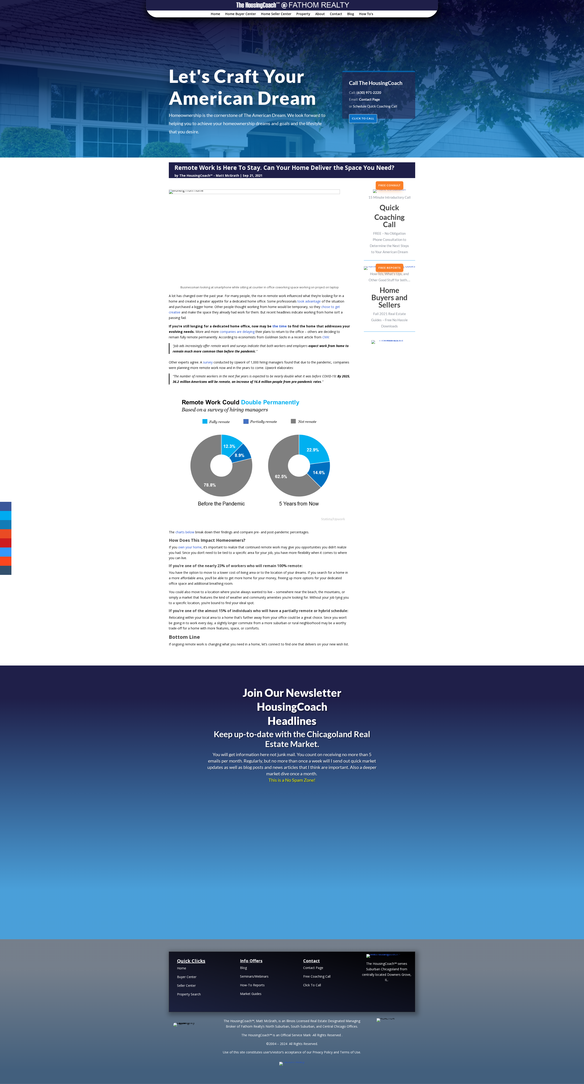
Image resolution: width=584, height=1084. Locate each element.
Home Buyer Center (240, 14)
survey (208, 362)
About (320, 14)
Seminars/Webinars (254, 976)
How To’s (366, 14)
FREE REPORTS (389, 267)
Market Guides (250, 994)
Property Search (189, 994)
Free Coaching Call (317, 976)
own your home (190, 547)
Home (215, 14)
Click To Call (312, 985)
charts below (184, 532)
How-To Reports (252, 985)
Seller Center (186, 985)
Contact (336, 14)
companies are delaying (237, 331)
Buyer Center (186, 977)
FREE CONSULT (389, 185)
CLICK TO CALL (363, 118)
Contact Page (313, 968)
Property (303, 14)
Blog (350, 14)
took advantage (309, 301)
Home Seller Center (276, 14)
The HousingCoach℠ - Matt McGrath (209, 175)
